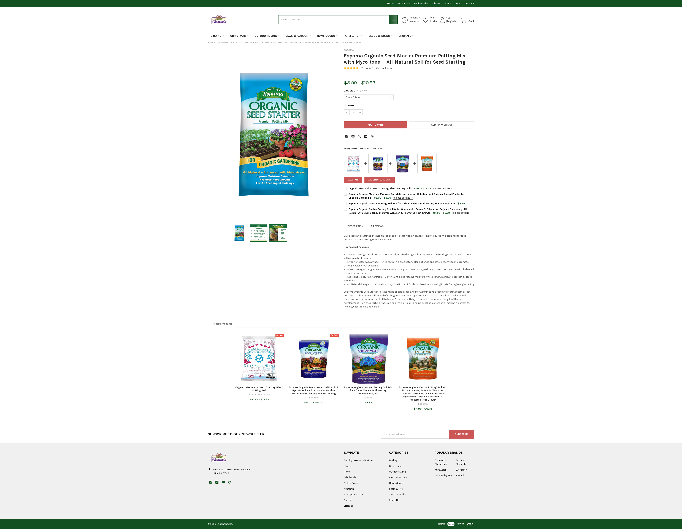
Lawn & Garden (297, 35)
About (447, 3)
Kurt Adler (440, 469)
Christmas (238, 35)
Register (452, 21)
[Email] (353, 136)
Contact (469, 3)
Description (355, 226)
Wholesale (404, 3)
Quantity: (350, 105)
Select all (353, 180)
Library (436, 3)
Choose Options (442, 188)
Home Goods (326, 35)
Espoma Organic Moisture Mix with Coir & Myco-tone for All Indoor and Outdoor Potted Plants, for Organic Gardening (314, 390)
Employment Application (358, 460)
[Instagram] (217, 482)
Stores (390, 3)
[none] (273, 134)
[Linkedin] (366, 136)
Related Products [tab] (222, 323)
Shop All (405, 35)
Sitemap (348, 505)
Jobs (458, 3)
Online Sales (421, 3)
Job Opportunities (354, 494)
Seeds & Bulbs (379, 35)
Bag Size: (355, 90)
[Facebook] (346, 136)
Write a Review (384, 68)
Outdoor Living (266, 35)
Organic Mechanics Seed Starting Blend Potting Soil (379, 188)
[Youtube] (223, 482)
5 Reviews (377, 226)
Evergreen (461, 469)
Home (347, 471)
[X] (359, 136)
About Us (349, 488)
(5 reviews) (367, 68)
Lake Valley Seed (444, 475)
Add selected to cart (379, 180)
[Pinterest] (372, 136)
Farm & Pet (352, 35)
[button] (441, 124)
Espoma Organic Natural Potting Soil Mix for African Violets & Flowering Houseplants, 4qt (401, 203)
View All (460, 475)
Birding (216, 35)
